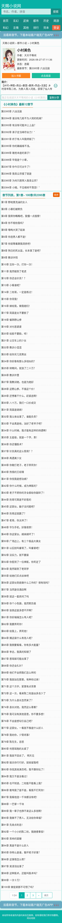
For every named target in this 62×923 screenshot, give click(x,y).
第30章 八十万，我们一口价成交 (18, 402)
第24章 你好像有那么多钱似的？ (18, 361)
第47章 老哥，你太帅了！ (15, 520)
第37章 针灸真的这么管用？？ (17, 451)
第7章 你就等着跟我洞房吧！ (16, 243)
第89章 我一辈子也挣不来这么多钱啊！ (22, 810)
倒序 (56, 194)
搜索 (56, 11)
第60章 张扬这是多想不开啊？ (17, 610)
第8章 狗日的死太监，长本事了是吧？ (21, 250)
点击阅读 (46, 75)
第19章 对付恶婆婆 (11, 326)
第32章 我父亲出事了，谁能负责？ (19, 416)
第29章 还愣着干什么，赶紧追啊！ (19, 395)
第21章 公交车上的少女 (13, 340)
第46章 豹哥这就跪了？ (13, 513)
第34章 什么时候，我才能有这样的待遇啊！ (24, 430)
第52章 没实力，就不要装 (15, 555)
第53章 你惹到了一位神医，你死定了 (21, 561)
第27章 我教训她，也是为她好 (17, 382)
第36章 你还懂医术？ (12, 444)
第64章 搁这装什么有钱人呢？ (17, 638)
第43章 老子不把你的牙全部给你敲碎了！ (23, 492)
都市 (36, 21)
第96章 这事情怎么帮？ (13, 859)
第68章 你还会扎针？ (12, 665)
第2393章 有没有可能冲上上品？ (18, 125)
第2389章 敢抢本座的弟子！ (16, 152)
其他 (26, 28)
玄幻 (16, 21)
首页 (5, 21)
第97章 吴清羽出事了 (12, 866)
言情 (16, 28)
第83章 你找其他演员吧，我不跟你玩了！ (23, 769)
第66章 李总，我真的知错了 (16, 651)
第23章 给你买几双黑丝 (13, 354)
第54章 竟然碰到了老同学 (15, 568)
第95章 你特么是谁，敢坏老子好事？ (21, 852)
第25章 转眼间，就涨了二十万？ (18, 368)
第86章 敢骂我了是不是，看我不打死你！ (23, 790)
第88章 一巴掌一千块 (12, 804)
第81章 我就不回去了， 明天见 (17, 755)
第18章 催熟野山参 (11, 319)
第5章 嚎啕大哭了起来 (13, 229)
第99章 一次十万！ (11, 880)
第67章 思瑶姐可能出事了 (15, 658)
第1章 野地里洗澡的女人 (14, 202)
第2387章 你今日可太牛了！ (16, 166)
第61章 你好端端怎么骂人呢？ (17, 617)
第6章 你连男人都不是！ (14, 236)
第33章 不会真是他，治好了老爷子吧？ (22, 423)
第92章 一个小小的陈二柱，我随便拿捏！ (23, 831)
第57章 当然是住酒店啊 (13, 589)
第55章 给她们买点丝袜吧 (15, 575)
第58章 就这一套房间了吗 (15, 596)
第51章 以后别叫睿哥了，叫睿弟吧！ (21, 548)
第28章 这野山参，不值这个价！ (18, 389)
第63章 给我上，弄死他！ (15, 631)
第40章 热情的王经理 (12, 472)
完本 (46, 28)
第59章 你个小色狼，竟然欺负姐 (18, 603)
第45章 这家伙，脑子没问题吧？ (18, 506)
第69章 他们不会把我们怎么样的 (18, 672)
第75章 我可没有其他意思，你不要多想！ (23, 714)
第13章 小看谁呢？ (11, 285)
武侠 (26, 21)
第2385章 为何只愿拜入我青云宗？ (20, 180)
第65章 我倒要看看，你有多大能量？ (21, 644)
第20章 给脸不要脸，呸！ (15, 333)
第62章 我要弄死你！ (12, 624)
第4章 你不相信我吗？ (13, 222)
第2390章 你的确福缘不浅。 (16, 146)
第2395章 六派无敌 (39, 68)
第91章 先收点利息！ (12, 824)
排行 (36, 28)
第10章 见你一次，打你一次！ (17, 264)
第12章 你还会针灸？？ (13, 278)
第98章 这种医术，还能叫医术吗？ (19, 873)
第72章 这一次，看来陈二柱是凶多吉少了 (23, 693)
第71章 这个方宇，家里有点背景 (18, 686)
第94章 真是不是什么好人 (15, 845)
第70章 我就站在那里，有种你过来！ (21, 679)
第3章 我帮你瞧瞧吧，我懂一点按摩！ (21, 216)
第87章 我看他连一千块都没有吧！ (19, 797)
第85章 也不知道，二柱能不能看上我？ (22, 783)
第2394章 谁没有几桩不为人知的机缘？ (22, 118)
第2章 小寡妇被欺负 (12, 209)
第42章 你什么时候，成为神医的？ (19, 485)
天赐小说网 (11, 5)
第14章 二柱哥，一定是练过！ (17, 292)
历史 (46, 21)
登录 (56, 28)
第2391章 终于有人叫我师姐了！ (18, 139)
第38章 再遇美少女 (11, 458)
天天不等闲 (30, 55)
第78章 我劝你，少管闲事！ (16, 734)
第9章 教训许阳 (9, 257)
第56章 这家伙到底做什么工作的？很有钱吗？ (25, 582)
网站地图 (31, 918)
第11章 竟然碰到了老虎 (13, 271)
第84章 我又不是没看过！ (15, 776)
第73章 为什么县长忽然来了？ (17, 700)
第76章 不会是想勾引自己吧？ (17, 721)
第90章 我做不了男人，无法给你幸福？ (22, 817)
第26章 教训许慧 (10, 375)
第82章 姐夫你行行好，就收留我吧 (19, 762)
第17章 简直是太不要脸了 (15, 312)
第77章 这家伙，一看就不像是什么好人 (22, 727)
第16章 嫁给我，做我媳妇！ (16, 305)
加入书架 (16, 75)
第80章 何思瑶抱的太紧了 (15, 748)
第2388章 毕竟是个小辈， (15, 159)
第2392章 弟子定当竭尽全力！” (18, 132)
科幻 (5, 28)
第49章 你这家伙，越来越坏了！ (18, 534)
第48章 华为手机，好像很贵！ (17, 527)
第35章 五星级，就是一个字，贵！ (19, 437)
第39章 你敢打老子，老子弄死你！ (19, 465)
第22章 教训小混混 (11, 347)
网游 (56, 21)
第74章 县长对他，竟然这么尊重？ (19, 707)
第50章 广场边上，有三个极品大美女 (21, 541)
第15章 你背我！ (10, 299)
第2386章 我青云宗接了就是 (16, 173)
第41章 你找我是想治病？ (15, 478)
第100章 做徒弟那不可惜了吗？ (18, 887)
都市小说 (22, 43)
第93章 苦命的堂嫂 (11, 838)
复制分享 (54, 97)
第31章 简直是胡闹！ (12, 409)
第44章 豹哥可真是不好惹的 (16, 499)
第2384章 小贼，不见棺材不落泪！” (20, 187)
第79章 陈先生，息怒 (12, 741)
